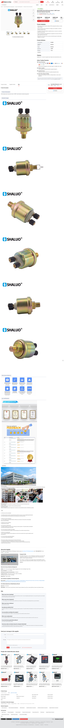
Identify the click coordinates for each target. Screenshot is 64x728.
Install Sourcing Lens (24, 719)
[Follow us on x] (57, 719)
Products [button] (16, 1)
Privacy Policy (46, 724)
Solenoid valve (34, 696)
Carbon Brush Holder (14, 581)
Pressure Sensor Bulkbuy (23, 714)
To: (5, 637)
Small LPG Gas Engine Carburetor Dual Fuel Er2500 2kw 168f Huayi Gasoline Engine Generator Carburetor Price (32, 684)
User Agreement (37, 724)
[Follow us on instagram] (58, 719)
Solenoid (27, 580)
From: (5, 634)
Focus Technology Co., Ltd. (25, 724)
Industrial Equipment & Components (9, 6)
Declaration (41, 724)
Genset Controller (50, 694)
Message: (4, 639)
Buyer (41, 4)
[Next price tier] (63, 17)
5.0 (52, 85)
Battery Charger (3, 696)
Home (2, 6)
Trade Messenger (16, 719)
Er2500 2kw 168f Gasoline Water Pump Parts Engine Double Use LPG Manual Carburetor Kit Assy (19, 667)
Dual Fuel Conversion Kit (22, 581)
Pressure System (18, 712)
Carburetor (9, 581)
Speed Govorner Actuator (20, 696)
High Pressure (4, 712)
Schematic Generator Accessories (42, 707)
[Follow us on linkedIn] (62, 719)
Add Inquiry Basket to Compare (18, 36)
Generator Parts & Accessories (27, 6)
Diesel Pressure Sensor (14, 714)
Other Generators (4, 707)
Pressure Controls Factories (26, 712)
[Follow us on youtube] (59, 719)
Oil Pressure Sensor (32, 580)
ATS (17, 694)
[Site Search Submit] (42, 2)
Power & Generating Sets (18, 6)
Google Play (9, 719)
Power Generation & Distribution (13, 707)
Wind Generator (22, 707)
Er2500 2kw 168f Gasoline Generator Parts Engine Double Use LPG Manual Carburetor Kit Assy (44, 684)
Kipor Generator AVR (35, 694)
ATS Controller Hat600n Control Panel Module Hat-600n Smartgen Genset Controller (57, 667)
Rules (62, 4)
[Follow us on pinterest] (61, 719)
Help (46, 4)
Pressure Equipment (11, 712)
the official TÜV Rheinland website (28, 551)
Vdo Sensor (37, 580)
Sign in (62, 2)
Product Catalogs (14, 692)
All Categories (4, 4)
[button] (39, 1)
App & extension (51, 4)
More (2, 716)
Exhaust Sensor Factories (5, 714)
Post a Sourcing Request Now (27, 647)
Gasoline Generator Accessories (31, 707)
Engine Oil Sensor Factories (50, 712)
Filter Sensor (42, 712)
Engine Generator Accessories (53, 707)
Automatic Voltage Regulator (20, 580)
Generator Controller (4, 581)
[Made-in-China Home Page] (6, 2)
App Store (3, 719)
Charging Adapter (41, 580)
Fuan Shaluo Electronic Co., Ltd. (43, 13)
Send (8, 647)
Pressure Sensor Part (35, 712)
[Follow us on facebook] (55, 719)
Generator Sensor (50, 696)
